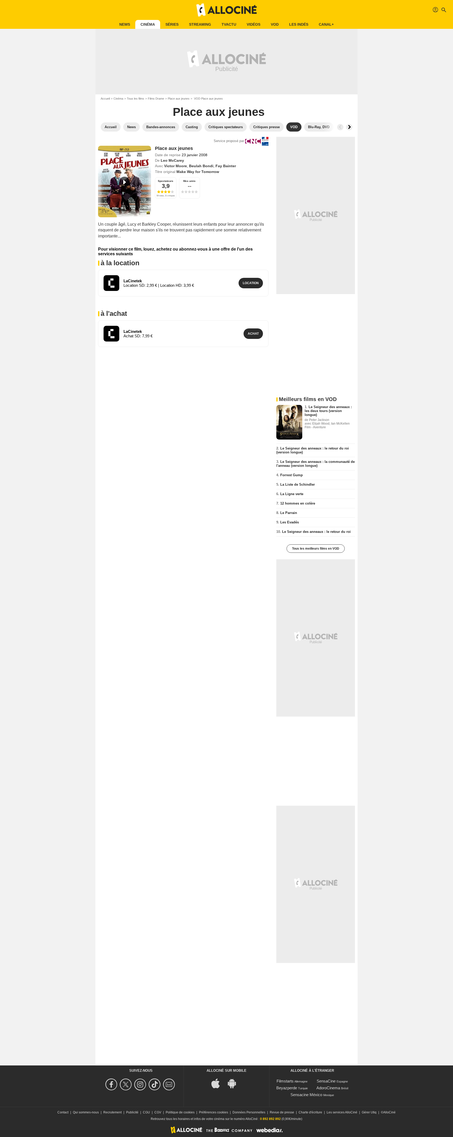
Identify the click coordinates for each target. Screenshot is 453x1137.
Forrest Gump (291, 475)
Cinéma (148, 24)
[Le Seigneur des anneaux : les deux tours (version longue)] (289, 422)
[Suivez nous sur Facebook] (112, 1084)
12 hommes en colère (297, 503)
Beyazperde (286, 1088)
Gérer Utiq (369, 1112)
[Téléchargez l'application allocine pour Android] (234, 1083)
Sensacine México (306, 1094)
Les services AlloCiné (342, 1112)
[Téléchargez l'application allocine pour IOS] (218, 1083)
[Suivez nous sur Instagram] (141, 1084)
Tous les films (135, 98)
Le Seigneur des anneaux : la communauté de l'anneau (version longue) (315, 464)
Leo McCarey (172, 160)
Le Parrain (288, 513)
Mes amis (189, 181)
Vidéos (253, 24)
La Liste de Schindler (297, 484)
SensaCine (326, 1081)
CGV (157, 1112)
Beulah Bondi (201, 166)
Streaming (200, 24)
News (124, 24)
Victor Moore (175, 166)
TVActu (229, 24)
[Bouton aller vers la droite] (349, 127)
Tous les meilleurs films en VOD (315, 548)
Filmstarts (285, 1081)
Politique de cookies (180, 1112)
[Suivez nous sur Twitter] (126, 1084)
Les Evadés (289, 522)
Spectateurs (165, 181)
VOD (275, 24)
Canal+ (326, 24)
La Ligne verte (291, 494)
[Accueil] (226, 10)
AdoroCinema (328, 1088)
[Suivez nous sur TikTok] (155, 1084)
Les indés (298, 24)
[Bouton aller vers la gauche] (340, 127)
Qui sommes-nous (86, 1112)
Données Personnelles (249, 1112)
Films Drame (156, 98)
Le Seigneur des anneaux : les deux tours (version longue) (328, 411)
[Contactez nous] (169, 1084)
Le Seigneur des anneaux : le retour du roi (316, 532)
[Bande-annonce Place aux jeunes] (124, 181)
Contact (62, 1112)
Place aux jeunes (179, 98)
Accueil (105, 98)
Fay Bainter (225, 166)
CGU (146, 1112)
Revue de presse (282, 1112)
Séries (172, 24)
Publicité (132, 1112)
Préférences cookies (213, 1112)
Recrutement (112, 1112)
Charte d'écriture (310, 1112)
